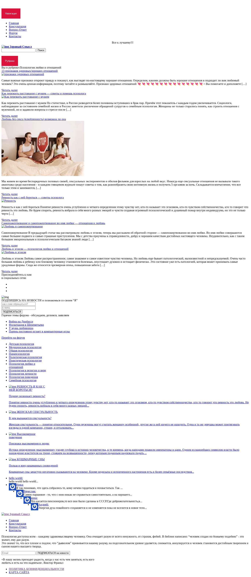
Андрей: (43, 504)
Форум (13, 33)
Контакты (15, 36)
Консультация (17, 26)
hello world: (16, 478)
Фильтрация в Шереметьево (26, 324)
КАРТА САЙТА (19, 572)
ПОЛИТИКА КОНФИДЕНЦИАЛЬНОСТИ (36, 569)
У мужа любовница (21, 328)
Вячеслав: (30, 491)
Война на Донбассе (21, 321)
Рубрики (9, 61)
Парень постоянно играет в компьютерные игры (39, 331)
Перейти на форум (13, 337)
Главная (14, 23)
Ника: (20, 484)
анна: (34, 497)
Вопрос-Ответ (18, 29)
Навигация (11, 13)
